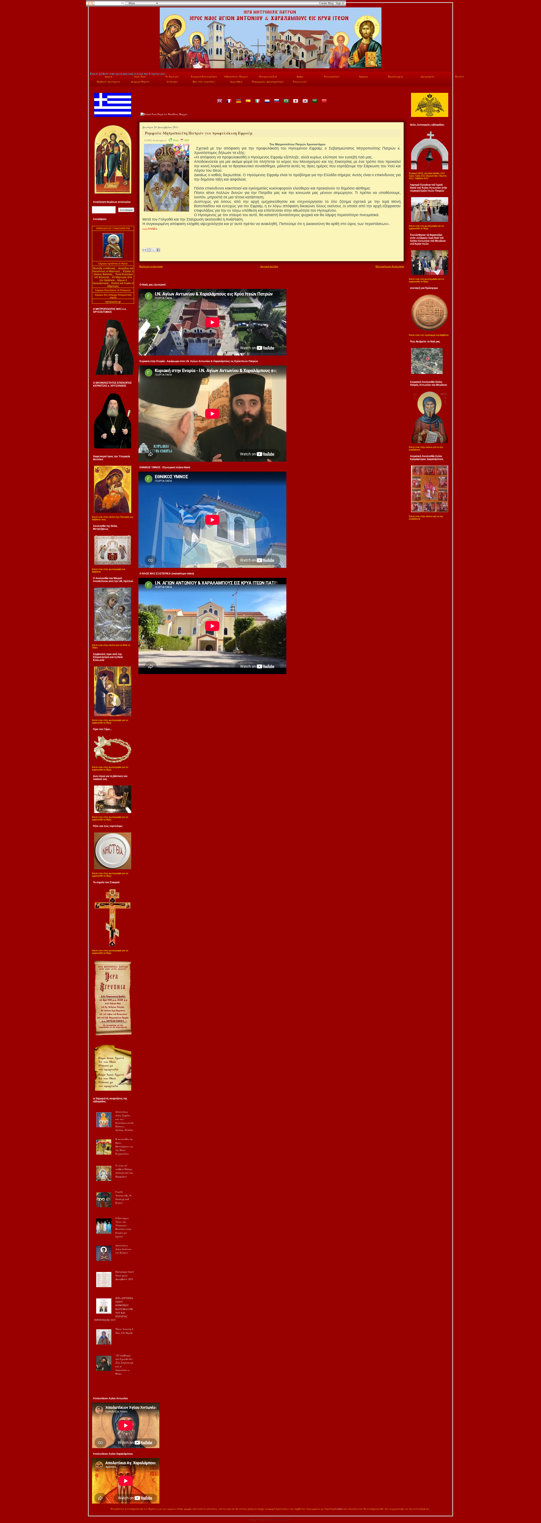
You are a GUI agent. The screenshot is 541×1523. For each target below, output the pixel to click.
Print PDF (181, 140)
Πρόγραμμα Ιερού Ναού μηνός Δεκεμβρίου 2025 (124, 1275)
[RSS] (94, 1509)
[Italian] (257, 104)
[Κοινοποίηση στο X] (154, 250)
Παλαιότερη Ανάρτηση (390, 266)
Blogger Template (257, 1520)
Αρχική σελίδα (269, 266)
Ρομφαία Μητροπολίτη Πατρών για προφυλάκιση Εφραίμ (199, 133)
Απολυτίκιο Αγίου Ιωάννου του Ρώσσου (123, 1249)
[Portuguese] (285, 104)
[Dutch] (266, 104)
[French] (228, 104)
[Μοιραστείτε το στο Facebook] (158, 250)
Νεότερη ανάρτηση (151, 266)
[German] (238, 104)
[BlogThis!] (149, 250)
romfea (152, 228)
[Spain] (247, 104)
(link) (340, 1508)
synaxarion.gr (113, 301)
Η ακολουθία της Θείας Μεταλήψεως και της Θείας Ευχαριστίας (124, 1146)
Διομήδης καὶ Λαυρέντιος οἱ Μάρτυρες (113, 270)
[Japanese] (295, 104)
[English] (219, 104)
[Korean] (305, 104)
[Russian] (276, 104)
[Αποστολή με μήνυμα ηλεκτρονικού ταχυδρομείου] (144, 250)
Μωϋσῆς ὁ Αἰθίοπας (104, 268)
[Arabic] (314, 104)
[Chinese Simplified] (324, 104)
